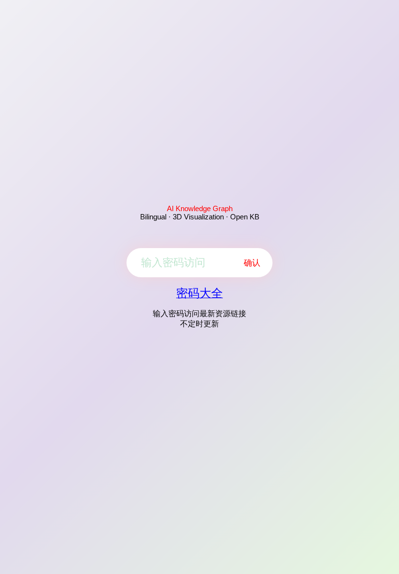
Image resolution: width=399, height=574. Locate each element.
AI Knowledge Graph (200, 208)
